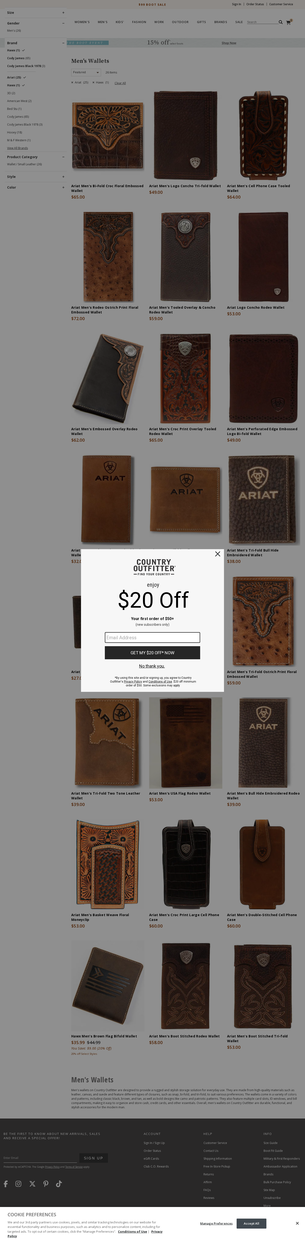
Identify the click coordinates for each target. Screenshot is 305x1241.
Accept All (251, 1223)
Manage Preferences (216, 1223)
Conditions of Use (132, 1231)
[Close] (297, 1223)
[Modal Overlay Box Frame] (152, 620)
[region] (152, 1224)
